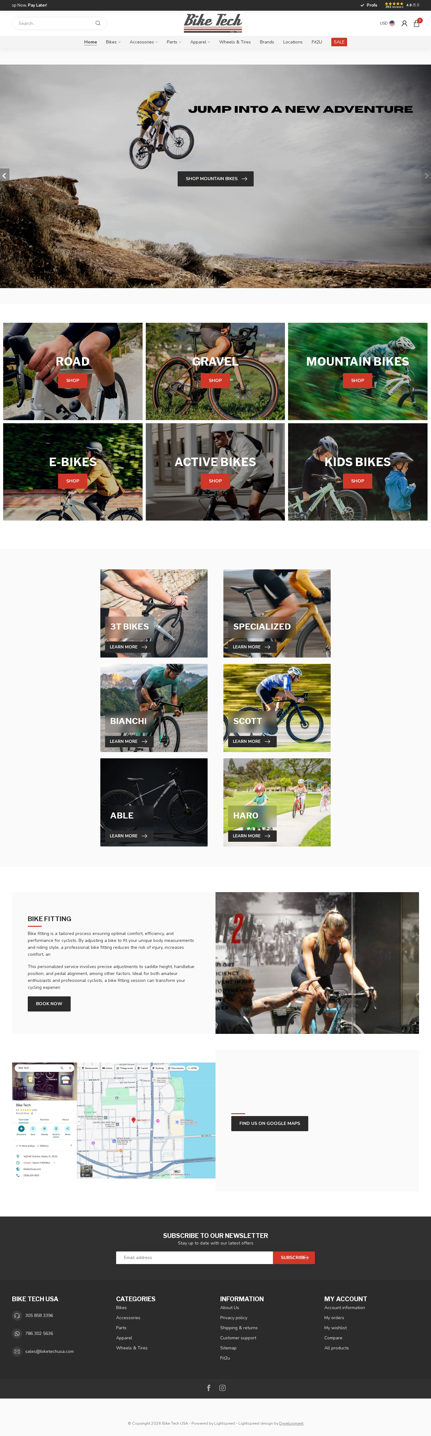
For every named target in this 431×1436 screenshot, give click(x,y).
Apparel (198, 42)
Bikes (111, 42)
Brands (267, 42)
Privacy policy (233, 1318)
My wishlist (335, 1328)
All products (336, 1348)
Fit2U (317, 42)
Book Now (49, 1004)
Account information (344, 1308)
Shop (72, 381)
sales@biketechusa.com (49, 1351)
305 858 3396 (39, 1316)
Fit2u (225, 1358)
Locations (293, 42)
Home (90, 42)
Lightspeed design (256, 1423)
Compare (333, 1338)
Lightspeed (224, 1423)
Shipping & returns (239, 1328)
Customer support (238, 1338)
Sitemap (228, 1348)
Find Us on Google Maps (269, 1123)
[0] (416, 23)
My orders (334, 1318)
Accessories (142, 42)
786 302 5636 (39, 1333)
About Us (229, 1308)
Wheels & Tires (235, 42)
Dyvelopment (291, 1423)
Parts (172, 42)
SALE (339, 42)
